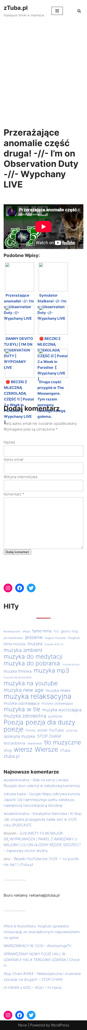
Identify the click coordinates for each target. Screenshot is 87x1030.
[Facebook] (19, 588)
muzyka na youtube (31, 683)
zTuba (65, 750)
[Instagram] (8, 588)
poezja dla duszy (50, 722)
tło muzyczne (62, 742)
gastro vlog (69, 631)
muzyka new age (24, 690)
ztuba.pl (12, 756)
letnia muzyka (14, 644)
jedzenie (34, 637)
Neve (22, 1025)
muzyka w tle (22, 709)
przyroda (72, 730)
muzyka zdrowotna (25, 716)
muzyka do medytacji (33, 656)
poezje (13, 729)
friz (56, 631)
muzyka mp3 (51, 670)
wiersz (23, 749)
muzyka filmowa (18, 671)
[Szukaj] (79, 11)
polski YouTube (50, 730)
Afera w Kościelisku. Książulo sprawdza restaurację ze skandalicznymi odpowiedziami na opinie (42, 932)
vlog (8, 750)
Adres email (13, 459)
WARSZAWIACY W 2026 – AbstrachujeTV (38, 945)
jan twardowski (13, 638)
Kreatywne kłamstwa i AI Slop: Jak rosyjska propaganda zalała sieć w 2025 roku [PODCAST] (43, 819)
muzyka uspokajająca (21, 703)
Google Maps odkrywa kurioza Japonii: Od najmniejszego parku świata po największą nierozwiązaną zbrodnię (42, 800)
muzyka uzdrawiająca (57, 703)
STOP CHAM (49, 736)
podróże (55, 716)
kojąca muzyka (55, 638)
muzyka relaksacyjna (37, 696)
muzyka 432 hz (53, 644)
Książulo (74, 638)
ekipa (26, 631)
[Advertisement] (43, 67)
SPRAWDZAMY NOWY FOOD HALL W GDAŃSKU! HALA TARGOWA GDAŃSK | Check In (42, 960)
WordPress (60, 1025)
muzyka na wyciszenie (17, 677)
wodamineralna (16, 780)
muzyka (35, 643)
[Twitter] (31, 588)
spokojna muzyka (19, 736)
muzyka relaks (58, 690)
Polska (30, 730)
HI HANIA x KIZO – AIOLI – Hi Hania (32, 987)
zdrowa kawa (15, 794)
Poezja (13, 722)
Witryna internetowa (20, 476)
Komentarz (14, 494)
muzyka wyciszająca (61, 709)
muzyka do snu (71, 664)
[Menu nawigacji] (57, 11)
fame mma (41, 631)
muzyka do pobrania (32, 663)
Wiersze (46, 749)
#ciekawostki (12, 631)
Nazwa (9, 442)
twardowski (34, 743)
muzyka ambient (23, 650)
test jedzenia (14, 743)
